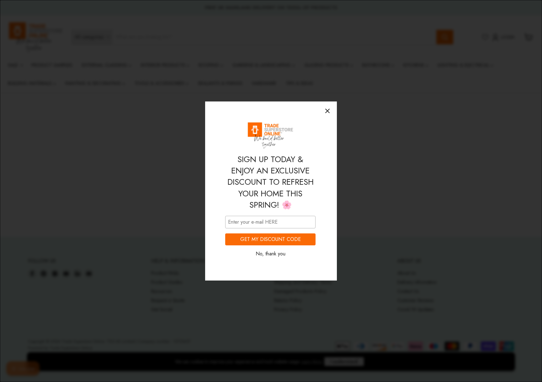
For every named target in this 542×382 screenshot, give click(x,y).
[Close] (327, 110)
